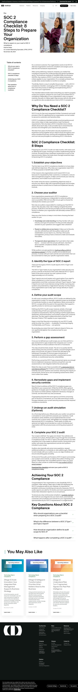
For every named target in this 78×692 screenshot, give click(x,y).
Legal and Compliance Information (42, 652)
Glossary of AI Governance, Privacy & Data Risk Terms (69, 629)
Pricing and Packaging (41, 663)
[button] (76, 1)
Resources (66, 631)
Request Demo (67, 644)
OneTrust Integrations (44, 665)
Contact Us (66, 643)
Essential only (63, 686)
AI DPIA (53, 643)
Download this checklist (40, 467)
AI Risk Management (56, 644)
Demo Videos (67, 633)
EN (56, 5)
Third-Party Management (42, 633)
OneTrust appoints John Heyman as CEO (55, 630)
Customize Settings (52, 686)
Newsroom (41, 649)
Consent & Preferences (42, 630)
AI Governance (42, 635)
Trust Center (42, 627)
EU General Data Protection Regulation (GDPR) (56, 651)
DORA (52, 648)
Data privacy (54, 646)
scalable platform (68, 495)
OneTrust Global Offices (43, 645)
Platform (41, 661)
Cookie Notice (17, 689)
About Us (41, 643)
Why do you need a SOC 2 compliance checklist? (14, 68)
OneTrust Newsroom (56, 627)
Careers (41, 647)
